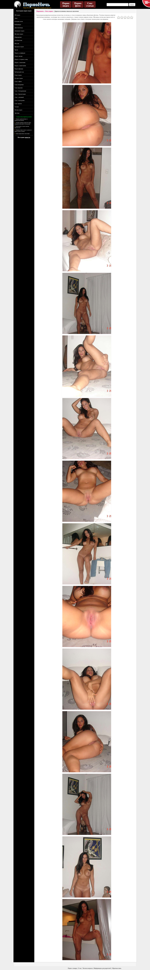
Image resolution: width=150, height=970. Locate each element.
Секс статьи (90, 4)
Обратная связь (116, 968)
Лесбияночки (18, 40)
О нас (80, 968)
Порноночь (40, 11)
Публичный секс (19, 72)
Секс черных (18, 103)
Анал (15, 18)
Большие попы (18, 21)
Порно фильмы (18, 69)
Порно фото (77, 4)
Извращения (18, 37)
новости (27, 137)
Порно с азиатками (19, 62)
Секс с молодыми (19, 100)
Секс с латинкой (19, 97)
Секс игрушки (18, 88)
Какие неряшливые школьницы (23, 133)
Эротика (16, 113)
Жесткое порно (18, 34)
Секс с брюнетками (20, 94)
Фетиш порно (18, 110)
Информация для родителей (102, 968)
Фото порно (49, 11)
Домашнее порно (19, 31)
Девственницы (18, 27)
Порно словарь (72, 968)
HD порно (17, 15)
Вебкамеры (17, 24)
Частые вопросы (88, 968)
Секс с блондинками (20, 91)
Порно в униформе (19, 53)
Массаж (16, 43)
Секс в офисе (18, 81)
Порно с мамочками (20, 65)
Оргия (16, 50)
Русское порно (18, 78)
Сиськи (16, 106)
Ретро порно (18, 75)
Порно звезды (18, 56)
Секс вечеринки (19, 84)
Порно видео (65, 4)
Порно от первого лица (21, 59)
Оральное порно (19, 46)
